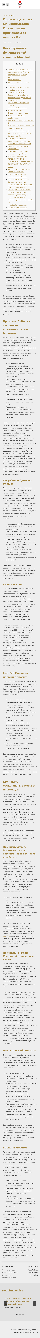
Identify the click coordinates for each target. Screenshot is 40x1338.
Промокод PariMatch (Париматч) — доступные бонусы (18, 102)
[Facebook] (3, 4)
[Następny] (34, 1303)
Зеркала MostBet (15, 110)
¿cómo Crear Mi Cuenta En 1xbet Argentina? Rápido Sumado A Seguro (17, 1301)
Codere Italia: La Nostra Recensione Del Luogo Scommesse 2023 (9, 1272)
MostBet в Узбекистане (17, 108)
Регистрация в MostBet (17, 208)
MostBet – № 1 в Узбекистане (20, 169)
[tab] (16, 1314)
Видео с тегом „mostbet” (18, 113)
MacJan (9, 42)
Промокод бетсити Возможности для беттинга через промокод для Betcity (19, 95)
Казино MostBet (14, 80)
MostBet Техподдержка (17, 205)
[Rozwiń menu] (36, 4)
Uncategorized (9, 15)
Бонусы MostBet (14, 136)
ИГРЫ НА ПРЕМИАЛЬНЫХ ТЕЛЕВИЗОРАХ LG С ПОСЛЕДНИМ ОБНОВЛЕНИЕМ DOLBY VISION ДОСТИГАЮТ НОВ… (20, 161)
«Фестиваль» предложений (19, 144)
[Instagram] (7, 4)
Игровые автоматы (16, 172)
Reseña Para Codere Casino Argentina (32, 1271)
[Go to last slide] (5, 1303)
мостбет (6, 936)
